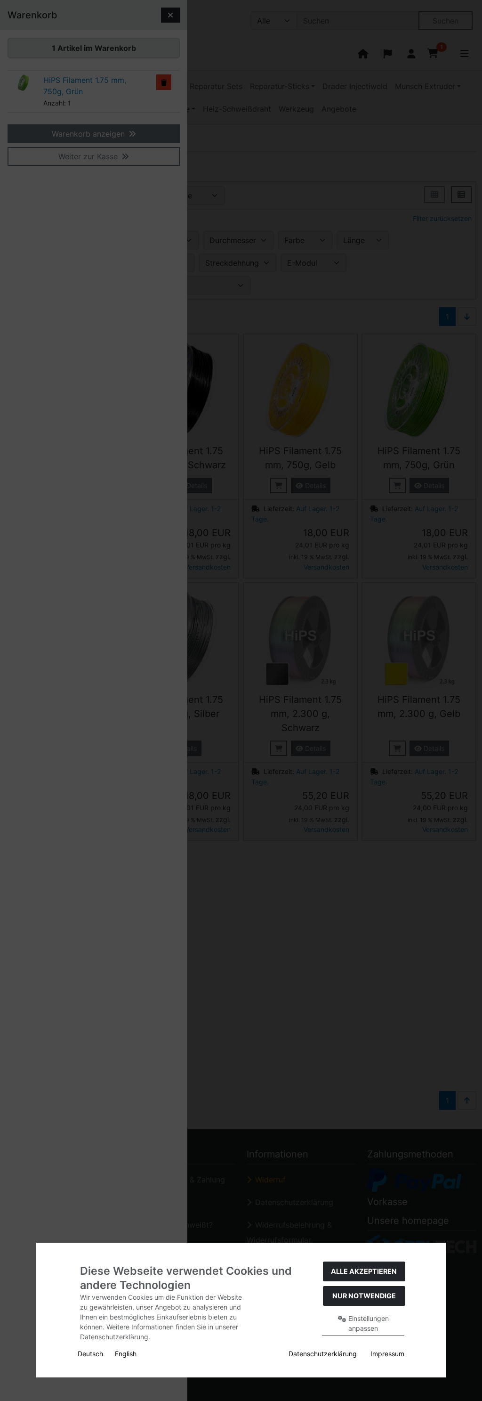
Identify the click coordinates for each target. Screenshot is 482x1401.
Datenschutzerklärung (323, 1354)
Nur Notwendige (364, 1296)
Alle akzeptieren (364, 1271)
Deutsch (90, 1354)
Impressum (387, 1354)
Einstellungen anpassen (367, 1323)
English (126, 1354)
